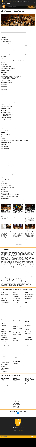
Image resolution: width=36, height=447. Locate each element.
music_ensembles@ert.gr (20, 430)
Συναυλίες (8, 3)
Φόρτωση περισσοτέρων (18, 244)
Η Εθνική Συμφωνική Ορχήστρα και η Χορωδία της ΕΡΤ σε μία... (6, 231)
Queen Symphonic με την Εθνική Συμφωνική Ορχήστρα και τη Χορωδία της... (18, 211)
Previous (3, 20)
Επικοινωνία (31, 436)
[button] (34, 2)
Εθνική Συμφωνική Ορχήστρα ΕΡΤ (10, 1)
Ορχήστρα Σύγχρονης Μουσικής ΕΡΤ (23, 1)
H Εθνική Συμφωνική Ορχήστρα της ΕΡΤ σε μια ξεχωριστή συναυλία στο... (29, 231)
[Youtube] (19, 432)
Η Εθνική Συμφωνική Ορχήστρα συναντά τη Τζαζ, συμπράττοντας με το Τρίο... (6, 211)
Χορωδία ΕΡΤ (4, 3)
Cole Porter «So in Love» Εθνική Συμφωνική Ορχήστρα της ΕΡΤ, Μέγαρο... (18, 231)
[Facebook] (17, 432)
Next (33, 20)
